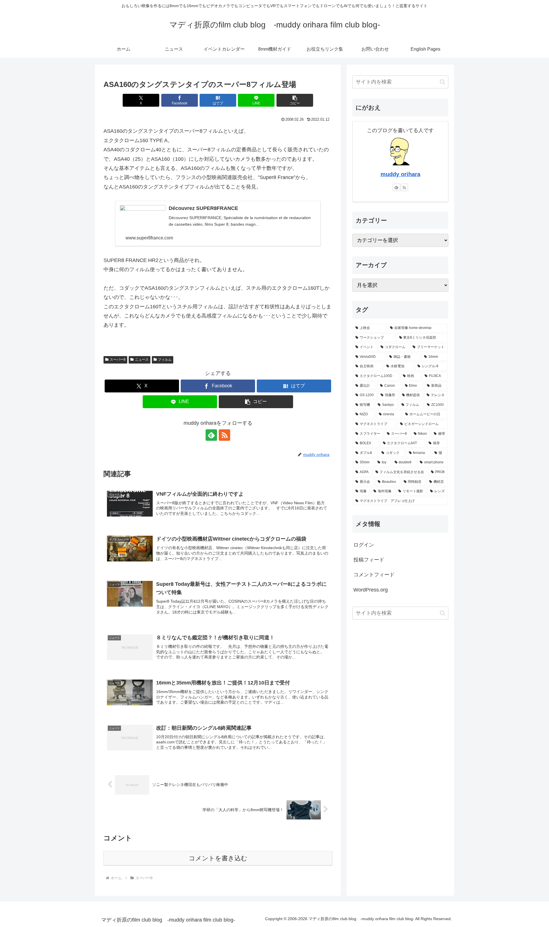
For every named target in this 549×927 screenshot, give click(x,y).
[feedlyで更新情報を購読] (211, 435)
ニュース (142, 360)
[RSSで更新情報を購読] (224, 435)
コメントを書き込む (218, 858)
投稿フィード (368, 560)
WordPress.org (370, 590)
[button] (295, 100)
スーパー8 (118, 360)
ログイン (363, 545)
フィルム (165, 360)
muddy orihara (400, 174)
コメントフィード (374, 574)
